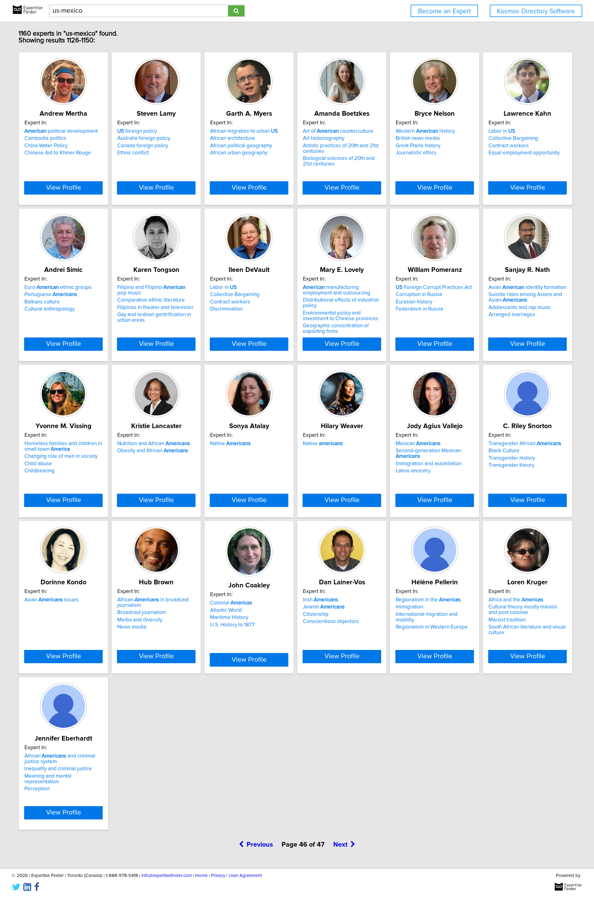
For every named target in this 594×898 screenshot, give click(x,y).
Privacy (218, 875)
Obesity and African (152, 450)
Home (201, 875)
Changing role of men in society (60, 456)
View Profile (63, 187)
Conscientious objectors (331, 621)
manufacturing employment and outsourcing (336, 290)
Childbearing (39, 471)
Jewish (324, 607)
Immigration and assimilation (429, 463)
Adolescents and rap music (520, 307)
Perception (37, 789)
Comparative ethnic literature (151, 300)
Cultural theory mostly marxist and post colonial (523, 609)
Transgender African (525, 443)
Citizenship (316, 614)
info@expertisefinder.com (166, 875)
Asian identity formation (527, 287)
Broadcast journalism (141, 612)
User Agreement (245, 875)
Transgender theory (511, 465)
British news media (418, 138)
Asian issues (51, 600)
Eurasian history (414, 302)
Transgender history (512, 458)
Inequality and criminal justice (58, 768)
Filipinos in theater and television (155, 307)
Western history (425, 131)
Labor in (502, 131)
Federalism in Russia (419, 309)
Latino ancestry (413, 471)
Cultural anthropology (49, 309)
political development (61, 131)
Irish (320, 600)
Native (230, 443)
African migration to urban (244, 131)
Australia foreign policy (143, 138)
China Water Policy (45, 145)
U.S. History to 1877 (232, 625)
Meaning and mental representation (47, 778)
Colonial (231, 603)
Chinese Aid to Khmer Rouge (57, 153)
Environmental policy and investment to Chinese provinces (340, 315)
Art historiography (323, 138)
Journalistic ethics (416, 153)
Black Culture (504, 450)
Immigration (409, 607)
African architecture (232, 138)
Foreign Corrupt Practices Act (434, 287)
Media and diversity (139, 620)
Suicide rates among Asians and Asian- (525, 297)
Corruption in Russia (419, 294)
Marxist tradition (507, 620)
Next (340, 844)
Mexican (418, 443)
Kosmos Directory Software (536, 11)
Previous (260, 844)
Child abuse (38, 463)
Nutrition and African (153, 443)
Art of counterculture (338, 131)
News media (131, 627)
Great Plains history (418, 145)
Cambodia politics (45, 138)
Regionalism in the (428, 600)
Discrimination (226, 309)
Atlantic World (226, 610)
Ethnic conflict (133, 153)
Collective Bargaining (513, 138)
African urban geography (238, 153)
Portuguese (50, 294)
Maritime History (229, 617)
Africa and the (516, 600)
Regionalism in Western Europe (432, 627)
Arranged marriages (512, 314)
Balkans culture (42, 302)
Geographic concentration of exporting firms (336, 328)
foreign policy (137, 131)
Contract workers (509, 145)
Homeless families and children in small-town (63, 446)
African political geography (241, 145)
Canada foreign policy (142, 145)
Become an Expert (444, 11)
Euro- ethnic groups (58, 287)
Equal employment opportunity (524, 153)
